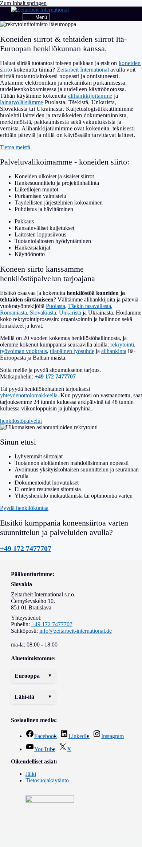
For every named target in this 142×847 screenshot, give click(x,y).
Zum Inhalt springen (23, 3)
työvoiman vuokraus (23, 351)
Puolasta (55, 306)
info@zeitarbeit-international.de (75, 631)
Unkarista (70, 312)
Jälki (30, 774)
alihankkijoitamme (90, 96)
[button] (33, 676)
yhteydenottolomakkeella (29, 395)
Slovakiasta (43, 312)
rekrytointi (122, 344)
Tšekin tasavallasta (89, 306)
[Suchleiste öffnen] (17, 17)
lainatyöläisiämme (21, 102)
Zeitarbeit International (83, 69)
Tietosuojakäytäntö (47, 780)
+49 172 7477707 (25, 548)
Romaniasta (13, 312)
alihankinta (113, 351)
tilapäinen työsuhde (72, 351)
